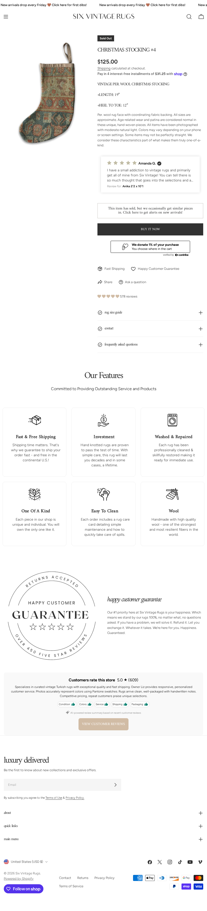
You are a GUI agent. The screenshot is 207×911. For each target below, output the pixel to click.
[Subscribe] (115, 785)
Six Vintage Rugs (27, 873)
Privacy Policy (104, 878)
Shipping (104, 68)
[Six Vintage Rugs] (103, 16)
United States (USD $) (27, 862)
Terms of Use (53, 798)
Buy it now (150, 229)
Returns (82, 878)
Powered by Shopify (19, 878)
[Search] (189, 17)
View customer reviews (103, 724)
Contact (65, 878)
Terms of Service (71, 886)
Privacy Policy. (75, 798)
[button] (150, 174)
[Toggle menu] (6, 17)
